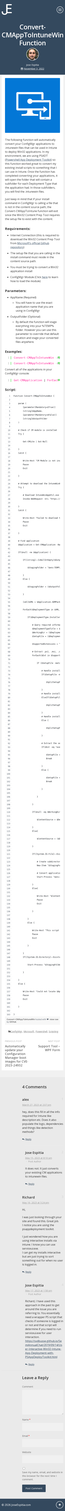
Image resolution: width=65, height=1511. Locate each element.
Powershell (41, 1031)
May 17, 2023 (38, 1290)
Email (26, 1435)
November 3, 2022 (34, 68)
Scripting (53, 1031)
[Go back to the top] (59, 1505)
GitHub (13, 1022)
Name (26, 1419)
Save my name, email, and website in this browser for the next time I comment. (42, 1476)
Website (26, 1452)
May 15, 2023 (38, 1158)
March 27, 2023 (36, 1104)
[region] (32, 705)
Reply (28, 1139)
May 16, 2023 (35, 1202)
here (45, 277)
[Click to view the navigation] (60, 9)
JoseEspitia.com (21, 1505)
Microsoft (29, 1031)
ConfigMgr (16, 1031)
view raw (54, 1019)
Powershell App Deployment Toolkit (28, 160)
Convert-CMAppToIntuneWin (21, 1019)
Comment (27, 1386)
